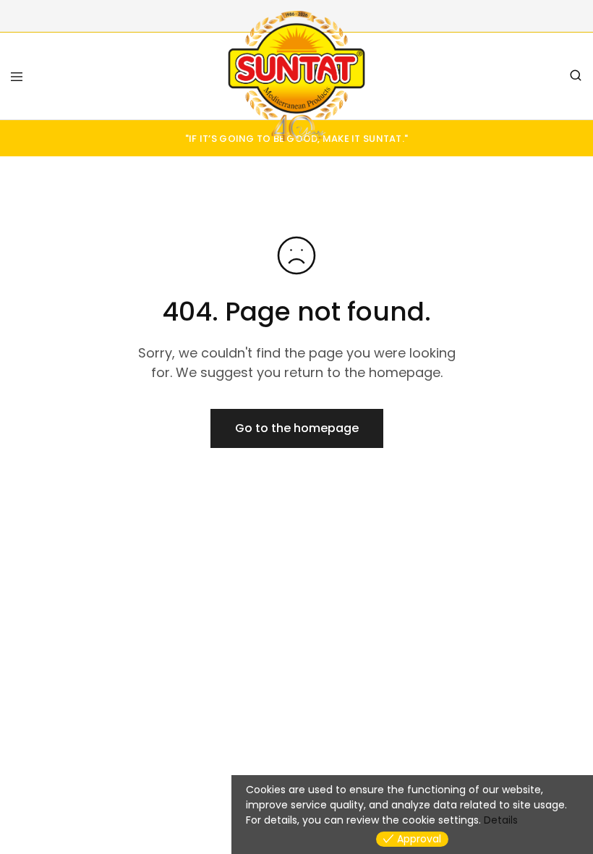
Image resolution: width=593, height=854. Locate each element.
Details (501, 820)
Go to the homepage (297, 428)
